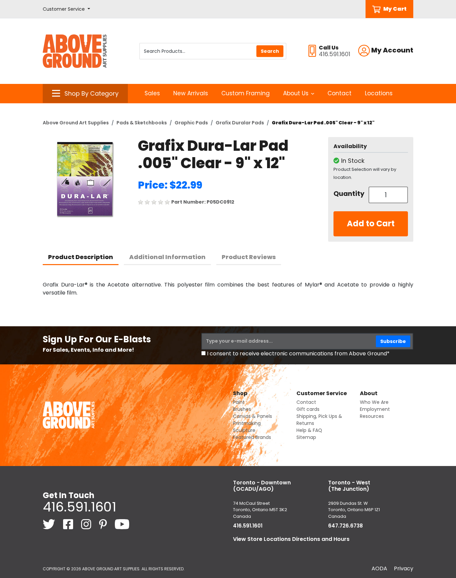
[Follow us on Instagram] (86, 524)
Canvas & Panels (252, 416)
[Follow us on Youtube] (122, 524)
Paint (239, 402)
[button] (66, 9)
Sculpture (244, 430)
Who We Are (374, 402)
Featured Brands (252, 437)
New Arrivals (190, 93)
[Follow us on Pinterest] (103, 524)
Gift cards (307, 409)
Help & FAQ (309, 430)
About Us (295, 93)
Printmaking (247, 423)
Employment (375, 409)
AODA (379, 568)
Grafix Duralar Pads (240, 122)
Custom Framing (245, 93)
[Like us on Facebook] (68, 524)
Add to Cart (371, 223)
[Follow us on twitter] (49, 524)
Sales (152, 93)
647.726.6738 (345, 525)
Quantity (348, 193)
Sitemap (306, 437)
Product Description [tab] (80, 257)
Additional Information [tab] (167, 257)
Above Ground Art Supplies (76, 122)
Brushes (242, 409)
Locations (379, 93)
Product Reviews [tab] (249, 257)
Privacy (403, 568)
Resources (372, 416)
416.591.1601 (79, 506)
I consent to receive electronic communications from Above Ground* (298, 353)
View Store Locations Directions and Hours (291, 539)
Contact (339, 93)
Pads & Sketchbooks (142, 122)
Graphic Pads (191, 122)
